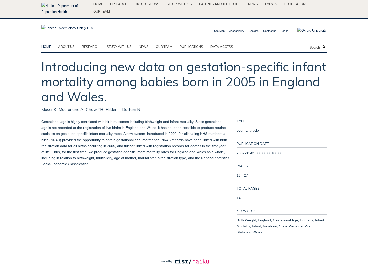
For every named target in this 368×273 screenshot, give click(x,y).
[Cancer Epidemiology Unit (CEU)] (67, 26)
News (253, 4)
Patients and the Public (220, 4)
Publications (296, 4)
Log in (284, 30)
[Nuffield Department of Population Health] (65, 8)
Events (271, 4)
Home (98, 4)
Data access (221, 47)
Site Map (219, 30)
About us (66, 47)
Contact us (269, 30)
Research (119, 4)
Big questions (147, 4)
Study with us (179, 4)
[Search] (324, 47)
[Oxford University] (308, 31)
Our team (101, 11)
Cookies (254, 30)
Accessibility (236, 30)
